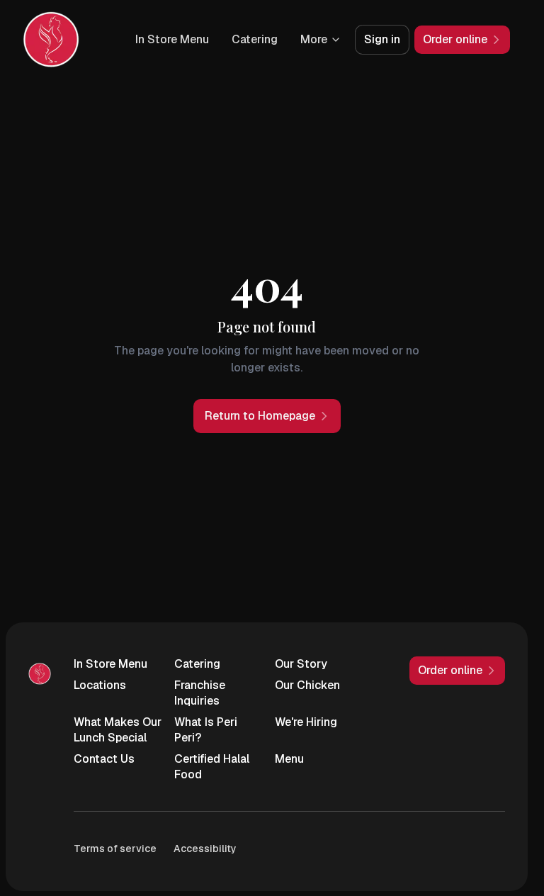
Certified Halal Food (211, 766)
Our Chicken (307, 685)
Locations (100, 685)
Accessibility (205, 848)
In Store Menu (172, 39)
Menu (289, 758)
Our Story (301, 663)
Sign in (382, 39)
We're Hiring (306, 722)
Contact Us (104, 758)
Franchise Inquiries (199, 693)
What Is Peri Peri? (205, 730)
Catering (255, 39)
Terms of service (115, 848)
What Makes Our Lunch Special (118, 730)
